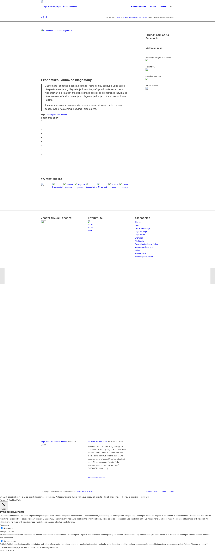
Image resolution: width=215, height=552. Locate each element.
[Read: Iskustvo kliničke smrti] (90, 230)
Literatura (139, 237)
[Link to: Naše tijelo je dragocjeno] (124, 185)
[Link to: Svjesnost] (102, 185)
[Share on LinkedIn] (44, 137)
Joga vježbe (140, 234)
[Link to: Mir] (46, 188)
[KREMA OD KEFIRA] (212, 276)
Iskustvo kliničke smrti (97, 441)
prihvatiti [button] (145, 496)
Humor (138, 225)
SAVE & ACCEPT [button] (7, 550)
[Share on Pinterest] (44, 133)
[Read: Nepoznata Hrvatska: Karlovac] (43, 222)
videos (138, 250)
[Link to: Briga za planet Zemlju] (80, 185)
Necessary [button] (4, 525)
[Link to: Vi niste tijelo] (113, 186)
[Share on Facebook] (44, 120)
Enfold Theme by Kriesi (84, 491)
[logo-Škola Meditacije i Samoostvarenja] (60, 6)
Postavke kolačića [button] (130, 496)
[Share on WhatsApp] (44, 129)
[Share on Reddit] (44, 150)
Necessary (8, 528)
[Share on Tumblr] (44, 141)
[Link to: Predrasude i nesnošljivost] (57, 185)
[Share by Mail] (44, 154)
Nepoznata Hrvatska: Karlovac (54, 441)
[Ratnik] (2, 276)
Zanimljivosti (140, 253)
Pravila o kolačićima (96, 477)
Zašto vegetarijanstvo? (144, 256)
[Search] (171, 6)
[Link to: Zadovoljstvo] (91, 185)
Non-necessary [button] (6, 537)
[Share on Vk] (44, 145)
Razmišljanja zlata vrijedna (56, 114)
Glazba (138, 222)
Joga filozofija (141, 231)
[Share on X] (44, 125)
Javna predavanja (142, 228)
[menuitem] (138, 6)
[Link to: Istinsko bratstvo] (68, 185)
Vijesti (44, 17)
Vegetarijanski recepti (144, 247)
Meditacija (139, 240)
